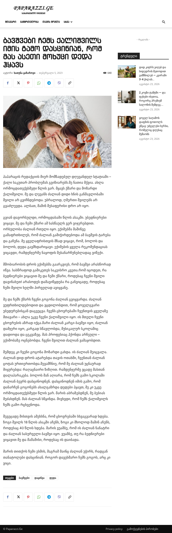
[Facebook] (7, 82)
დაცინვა (39, 477)
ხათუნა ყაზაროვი (24, 72)
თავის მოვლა (51, 22)
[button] (163, 22)
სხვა (66, 22)
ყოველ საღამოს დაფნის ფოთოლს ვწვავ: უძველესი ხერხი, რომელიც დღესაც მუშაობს (153, 126)
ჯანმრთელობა (29, 22)
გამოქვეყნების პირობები (142, 529)
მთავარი (10, 22)
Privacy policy (114, 529)
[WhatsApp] (38, 82)
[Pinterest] (28, 82)
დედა (52, 477)
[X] (17, 82)
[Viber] (59, 82)
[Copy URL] (69, 82)
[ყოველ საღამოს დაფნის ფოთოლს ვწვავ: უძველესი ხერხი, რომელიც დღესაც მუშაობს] (127, 122)
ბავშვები (24, 477)
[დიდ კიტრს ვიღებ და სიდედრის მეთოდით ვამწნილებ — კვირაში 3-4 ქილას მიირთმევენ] (127, 71)
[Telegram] (48, 82)
